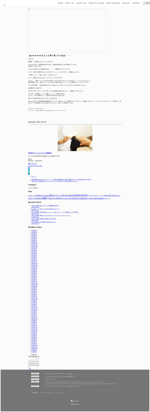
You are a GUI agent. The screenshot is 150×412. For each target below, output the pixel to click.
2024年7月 (34, 271)
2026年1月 (34, 242)
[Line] (75, 172)
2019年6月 (34, 337)
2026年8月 (34, 230)
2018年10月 (34, 348)
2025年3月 (34, 258)
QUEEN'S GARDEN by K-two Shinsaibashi (87, 198)
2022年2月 (34, 306)
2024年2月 (34, 279)
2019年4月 (34, 340)
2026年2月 (34, 240)
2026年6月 (34, 233)
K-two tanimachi (101, 195)
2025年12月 (34, 243)
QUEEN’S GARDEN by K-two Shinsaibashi (84, 384)
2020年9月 (34, 320)
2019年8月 (34, 333)
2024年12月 (34, 263)
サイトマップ (61, 393)
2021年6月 (34, 314)
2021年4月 (34, 317)
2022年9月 (34, 301)
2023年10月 (34, 286)
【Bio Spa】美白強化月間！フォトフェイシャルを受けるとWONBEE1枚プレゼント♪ (54, 181)
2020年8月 (34, 322)
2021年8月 (34, 310)
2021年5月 (34, 315)
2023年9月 (34, 288)
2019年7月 (34, 335)
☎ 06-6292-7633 (32, 163)
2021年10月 (34, 309)
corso (34, 195)
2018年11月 (34, 347)
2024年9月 (34, 268)
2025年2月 (34, 260)
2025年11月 (34, 245)
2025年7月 (34, 252)
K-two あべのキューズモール (94, 382)
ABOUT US (69, 3)
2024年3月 (34, 278)
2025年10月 (34, 247)
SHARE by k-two (107, 198)
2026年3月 (34, 238)
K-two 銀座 (41, 198)
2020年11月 (34, 319)
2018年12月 (34, 345)
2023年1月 (34, 296)
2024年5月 (34, 274)
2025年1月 (34, 261)
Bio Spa (30, 195)
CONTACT (136, 3)
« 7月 (29, 368)
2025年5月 (34, 255)
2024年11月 (34, 265)
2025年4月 (34, 256)
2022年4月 (34, 304)
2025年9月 (34, 248)
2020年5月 (34, 325)
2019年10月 (34, 330)
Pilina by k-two (50, 386)
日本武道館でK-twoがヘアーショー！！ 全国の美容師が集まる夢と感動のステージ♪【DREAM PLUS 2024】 (61, 179)
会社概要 (35, 393)
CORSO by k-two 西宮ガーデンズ (48, 195)
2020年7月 (34, 324)
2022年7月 (34, 302)
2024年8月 (34, 270)
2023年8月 (34, 289)
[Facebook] (75, 167)
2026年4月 (34, 237)
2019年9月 (34, 332)
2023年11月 (34, 284)
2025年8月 (34, 250)
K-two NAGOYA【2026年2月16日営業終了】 (61, 376)
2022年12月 (34, 297)
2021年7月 (34, 312)
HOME (60, 3)
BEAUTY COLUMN (96, 3)
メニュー (33, 176)
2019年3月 (34, 342)
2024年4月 (34, 276)
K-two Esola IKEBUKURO (75, 195)
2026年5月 (34, 235)
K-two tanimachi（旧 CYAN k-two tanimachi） (67, 382)
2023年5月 (34, 292)
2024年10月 (34, 266)
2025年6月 (34, 253)
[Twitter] (75, 169)
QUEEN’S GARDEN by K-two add (57, 384)
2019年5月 (34, 338)
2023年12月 (34, 283)
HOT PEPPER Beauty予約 (35, 166)
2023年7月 (34, 291)
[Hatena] (75, 171)
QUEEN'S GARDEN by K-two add (59, 198)
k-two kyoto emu (92, 195)
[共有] (75, 174)
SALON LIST (81, 3)
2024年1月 (34, 281)
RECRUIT (126, 3)
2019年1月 (34, 343)
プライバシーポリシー (47, 393)
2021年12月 (34, 307)
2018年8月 (34, 351)
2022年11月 (34, 299)
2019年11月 (34, 329)
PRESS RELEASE (113, 3)
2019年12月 (34, 327)
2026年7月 (34, 232)
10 (29, 362)
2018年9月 (34, 350)
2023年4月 (34, 294)
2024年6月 (34, 273)
